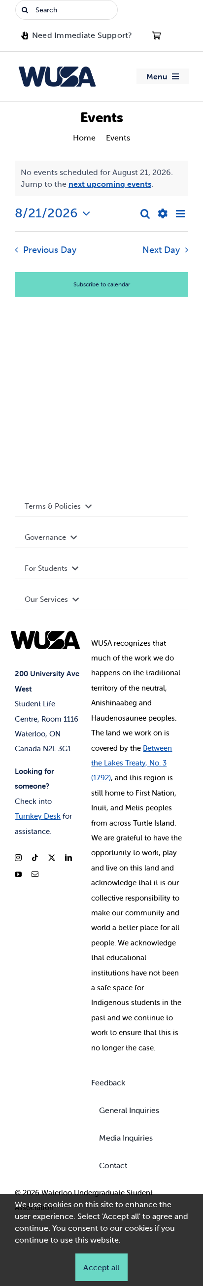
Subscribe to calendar (101, 284)
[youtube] (18, 874)
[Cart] (156, 35)
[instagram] (18, 857)
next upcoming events (109, 184)
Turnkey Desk (38, 816)
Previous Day (49, 249)
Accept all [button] (101, 1267)
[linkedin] (68, 857)
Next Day (161, 249)
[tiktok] (35, 857)
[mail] (35, 874)
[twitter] (51, 857)
